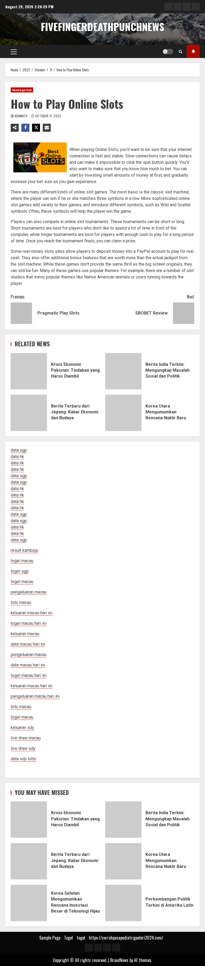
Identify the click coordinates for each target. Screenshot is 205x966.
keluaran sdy (22, 727)
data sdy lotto (23, 758)
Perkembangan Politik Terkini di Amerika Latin (123, 903)
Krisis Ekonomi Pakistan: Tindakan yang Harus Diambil (29, 371)
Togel (68, 937)
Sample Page (49, 937)
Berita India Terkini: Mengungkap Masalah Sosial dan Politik (123, 371)
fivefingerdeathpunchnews (102, 26)
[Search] (180, 51)
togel (81, 937)
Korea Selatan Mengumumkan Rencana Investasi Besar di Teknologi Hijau (29, 903)
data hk (17, 456)
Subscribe (193, 51)
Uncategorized (21, 90)
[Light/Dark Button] (168, 51)
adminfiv (21, 116)
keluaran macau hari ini (31, 685)
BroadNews (119, 960)
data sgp (19, 450)
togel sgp (20, 571)
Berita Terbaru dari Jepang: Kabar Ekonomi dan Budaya (29, 413)
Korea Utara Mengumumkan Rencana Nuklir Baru (123, 413)
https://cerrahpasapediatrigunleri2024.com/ (126, 937)
